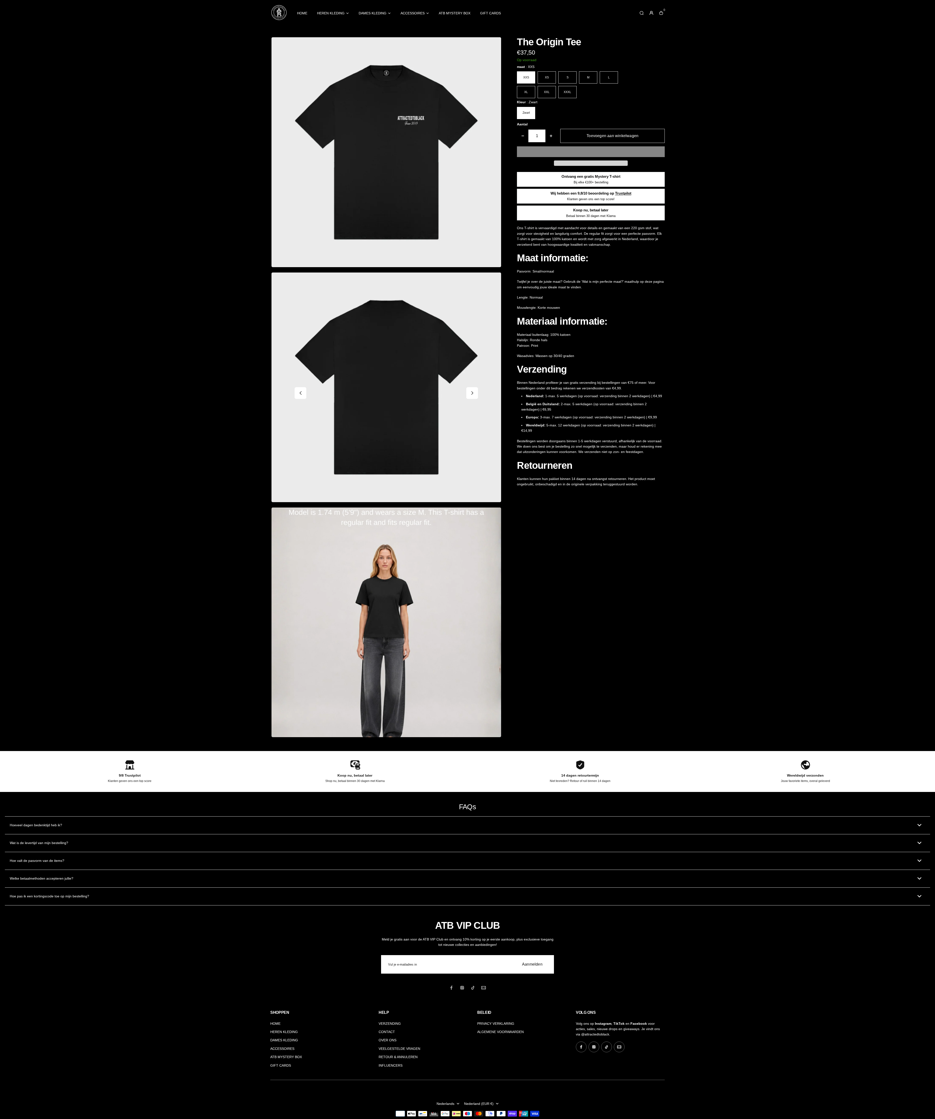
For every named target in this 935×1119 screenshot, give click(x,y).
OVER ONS (387, 1040)
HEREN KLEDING (331, 13)
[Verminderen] (522, 136)
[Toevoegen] (551, 136)
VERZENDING (390, 1023)
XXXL (567, 92)
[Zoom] (493, 44)
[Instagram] (462, 987)
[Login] (651, 13)
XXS (526, 77)
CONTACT (387, 1032)
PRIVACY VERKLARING (495, 1023)
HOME (302, 13)
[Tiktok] (473, 987)
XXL (547, 92)
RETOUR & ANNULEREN (398, 1057)
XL (526, 92)
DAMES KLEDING (372, 13)
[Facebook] (451, 987)
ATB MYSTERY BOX (454, 13)
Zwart (526, 112)
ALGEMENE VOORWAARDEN (500, 1032)
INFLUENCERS (390, 1065)
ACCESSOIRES (413, 13)
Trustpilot (623, 193)
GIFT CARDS (490, 13)
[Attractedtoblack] (278, 20)
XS (547, 77)
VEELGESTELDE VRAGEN (399, 1049)
